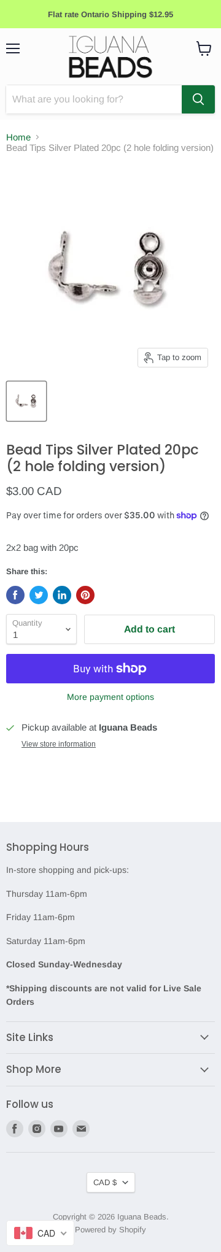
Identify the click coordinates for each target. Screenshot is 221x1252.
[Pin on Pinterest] (85, 595)
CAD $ (105, 1182)
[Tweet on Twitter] (38, 595)
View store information (58, 744)
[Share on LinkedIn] (62, 595)
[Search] (198, 99)
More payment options (110, 697)
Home (18, 137)
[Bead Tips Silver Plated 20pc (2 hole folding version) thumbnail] (26, 401)
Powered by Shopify (110, 1229)
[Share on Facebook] (15, 595)
